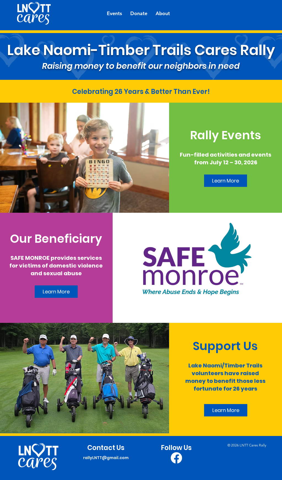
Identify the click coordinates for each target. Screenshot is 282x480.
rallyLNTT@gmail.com (106, 457)
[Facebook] (176, 457)
